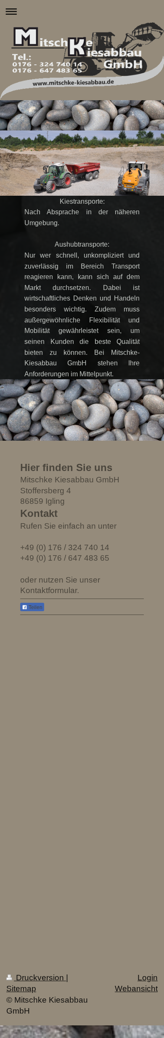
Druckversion (40, 977)
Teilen (34, 607)
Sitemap (21, 988)
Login (148, 977)
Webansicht (136, 988)
